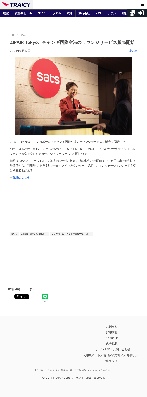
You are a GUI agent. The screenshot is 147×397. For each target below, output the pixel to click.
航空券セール (23, 13)
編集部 (133, 50)
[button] (142, 4)
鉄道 (70, 13)
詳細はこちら (21, 177)
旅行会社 (84, 13)
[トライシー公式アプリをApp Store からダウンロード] (23, 345)
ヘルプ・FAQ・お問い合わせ (111, 349)
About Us (112, 338)
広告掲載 (112, 343)
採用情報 (112, 332)
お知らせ (112, 326)
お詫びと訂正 (113, 361)
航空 (6, 13)
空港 (23, 35)
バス (99, 13)
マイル (42, 13)
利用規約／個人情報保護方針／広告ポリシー (112, 355)
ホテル (56, 13)
